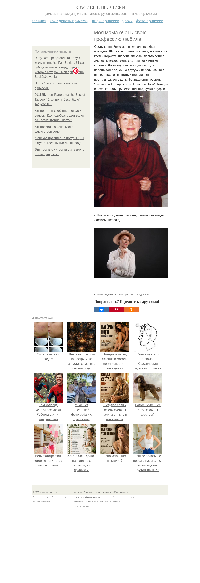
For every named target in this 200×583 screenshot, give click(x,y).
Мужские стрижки (114, 294)
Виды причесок (105, 20)
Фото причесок (149, 20)
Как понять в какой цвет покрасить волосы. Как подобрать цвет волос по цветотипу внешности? (60, 115)
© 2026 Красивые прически (45, 492)
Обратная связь (120, 492)
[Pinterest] (116, 309)
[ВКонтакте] (101, 309)
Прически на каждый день (137, 294)
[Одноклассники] (131, 309)
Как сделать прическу (69, 20)
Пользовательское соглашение (98, 492)
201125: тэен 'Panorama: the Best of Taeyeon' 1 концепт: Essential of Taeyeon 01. (60, 99)
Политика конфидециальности (87, 496)
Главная (39, 20)
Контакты (77, 492)
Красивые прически (100, 7)
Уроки (127, 20)
